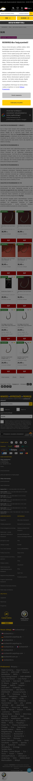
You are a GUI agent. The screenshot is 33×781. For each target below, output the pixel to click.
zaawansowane (24, 13)
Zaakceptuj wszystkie (17, 102)
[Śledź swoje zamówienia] (13, 8)
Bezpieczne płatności (11, 2)
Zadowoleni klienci (21, 2)
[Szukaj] (31, 13)
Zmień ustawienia (17, 95)
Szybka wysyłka (3, 2)
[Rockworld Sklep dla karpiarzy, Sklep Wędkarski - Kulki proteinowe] (3, 9)
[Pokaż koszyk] (22, 8)
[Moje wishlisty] (18, 8)
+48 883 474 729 (29, 2)
